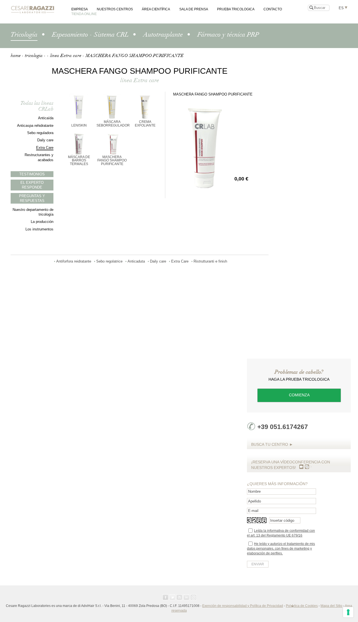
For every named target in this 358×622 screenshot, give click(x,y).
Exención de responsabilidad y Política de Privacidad (242, 605)
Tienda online (84, 14)
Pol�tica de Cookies (302, 605)
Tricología (24, 35)
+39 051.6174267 (282, 426)
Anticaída (45, 118)
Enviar (257, 564)
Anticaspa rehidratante (35, 125)
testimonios (32, 174)
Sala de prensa (193, 9)
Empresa (79, 9)
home (16, 55)
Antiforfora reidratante (73, 261)
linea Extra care (65, 55)
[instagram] (193, 597)
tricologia (34, 55)
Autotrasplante (163, 35)
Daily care (45, 140)
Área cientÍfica (156, 9)
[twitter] (172, 597)
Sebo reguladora (40, 133)
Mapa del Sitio (331, 605)
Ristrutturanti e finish (210, 261)
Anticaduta (136, 261)
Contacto (272, 9)
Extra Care (44, 148)
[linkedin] (186, 597)
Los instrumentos (39, 229)
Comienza (299, 395)
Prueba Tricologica (236, 9)
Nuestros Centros (115, 9)
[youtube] (179, 597)
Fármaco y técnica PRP (228, 35)
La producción (42, 222)
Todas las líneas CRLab (36, 106)
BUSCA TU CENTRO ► (272, 444)
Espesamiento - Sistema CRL (90, 35)
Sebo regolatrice (109, 261)
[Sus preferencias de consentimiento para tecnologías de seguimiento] (348, 612)
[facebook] (165, 597)
